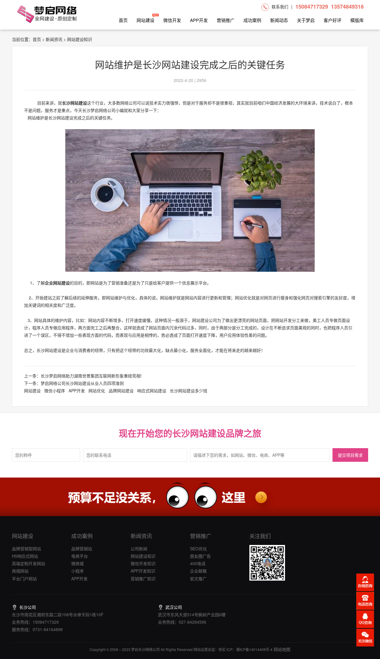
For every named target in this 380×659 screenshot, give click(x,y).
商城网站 (20, 571)
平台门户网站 (24, 578)
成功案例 (252, 20)
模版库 (357, 20)
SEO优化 (198, 548)
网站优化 (96, 390)
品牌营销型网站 (26, 548)
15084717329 (311, 6)
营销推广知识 (143, 578)
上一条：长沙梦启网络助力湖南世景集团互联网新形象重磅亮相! (83, 376)
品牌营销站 (81, 548)
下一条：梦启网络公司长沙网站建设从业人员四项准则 (74, 383)
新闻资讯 (54, 39)
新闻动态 (279, 20)
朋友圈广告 (200, 556)
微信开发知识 (143, 563)
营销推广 (226, 20)
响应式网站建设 (151, 390)
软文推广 (198, 578)
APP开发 (199, 20)
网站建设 (145, 20)
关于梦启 (306, 20)
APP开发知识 (143, 571)
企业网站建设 (57, 283)
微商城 (77, 563)
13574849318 (347, 6)
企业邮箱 (198, 571)
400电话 (197, 563)
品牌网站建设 (121, 390)
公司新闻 (139, 548)
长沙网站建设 (74, 103)
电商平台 (79, 556)
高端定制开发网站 (28, 563)
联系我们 (280, 7)
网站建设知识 (143, 556)
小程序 (77, 571)
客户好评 (332, 20)
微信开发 (172, 20)
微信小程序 (54, 390)
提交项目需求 (350, 455)
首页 (123, 20)
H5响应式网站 (25, 556)
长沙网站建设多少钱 (188, 390)
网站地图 (281, 649)
